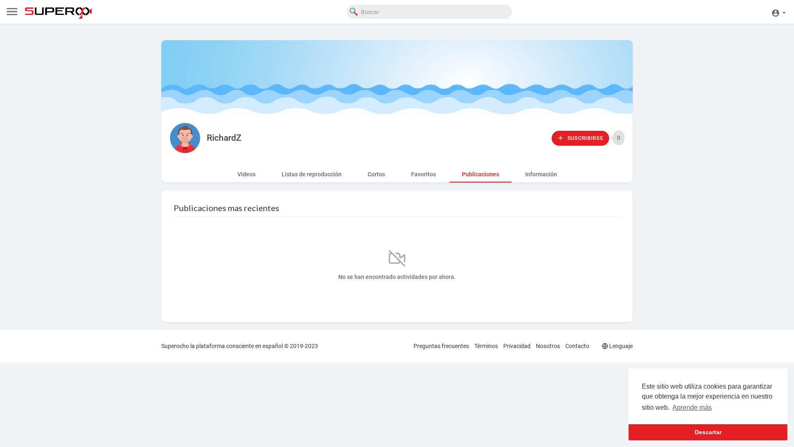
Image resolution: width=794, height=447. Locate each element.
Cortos (376, 174)
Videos (246, 174)
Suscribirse (584, 138)
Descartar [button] (708, 432)
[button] (778, 12)
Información (541, 174)
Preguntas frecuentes (441, 346)
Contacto (577, 346)
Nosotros (548, 346)
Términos (486, 346)
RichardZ (224, 138)
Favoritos (423, 174)
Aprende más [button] (692, 407)
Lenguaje (620, 346)
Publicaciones (480, 174)
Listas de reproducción (312, 174)
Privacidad (517, 346)
